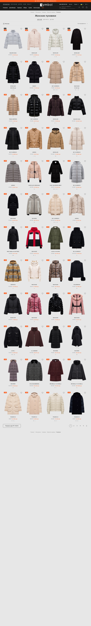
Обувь (25, 7)
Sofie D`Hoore (55, 251)
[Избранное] (82, 7)
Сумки (30, 7)
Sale (43, 7)
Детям (20, 4)
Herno (34, 152)
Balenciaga (13, 53)
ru (86, 4)
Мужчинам (14, 4)
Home (24, 4)
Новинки (5, 7)
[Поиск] (60, 7)
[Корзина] (86, 7)
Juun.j (13, 350)
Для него (46, 19)
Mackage (76, 86)
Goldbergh (77, 284)
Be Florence (55, 86)
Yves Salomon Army (56, 185)
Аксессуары (37, 7)
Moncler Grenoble (34, 185)
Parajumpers (13, 119)
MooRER (34, 218)
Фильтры (7, 23)
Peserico (13, 417)
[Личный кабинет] (79, 7)
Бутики (70, 4)
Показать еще (11, 425)
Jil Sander (34, 350)
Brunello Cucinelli (55, 383)
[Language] (82, 5)
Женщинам (6, 4)
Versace (13, 284)
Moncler (34, 53)
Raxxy (34, 86)
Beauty (29, 4)
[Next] (86, 425)
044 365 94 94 (63, 4)
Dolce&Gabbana (34, 383)
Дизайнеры (12, 7)
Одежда (19, 7)
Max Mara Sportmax (13, 251)
